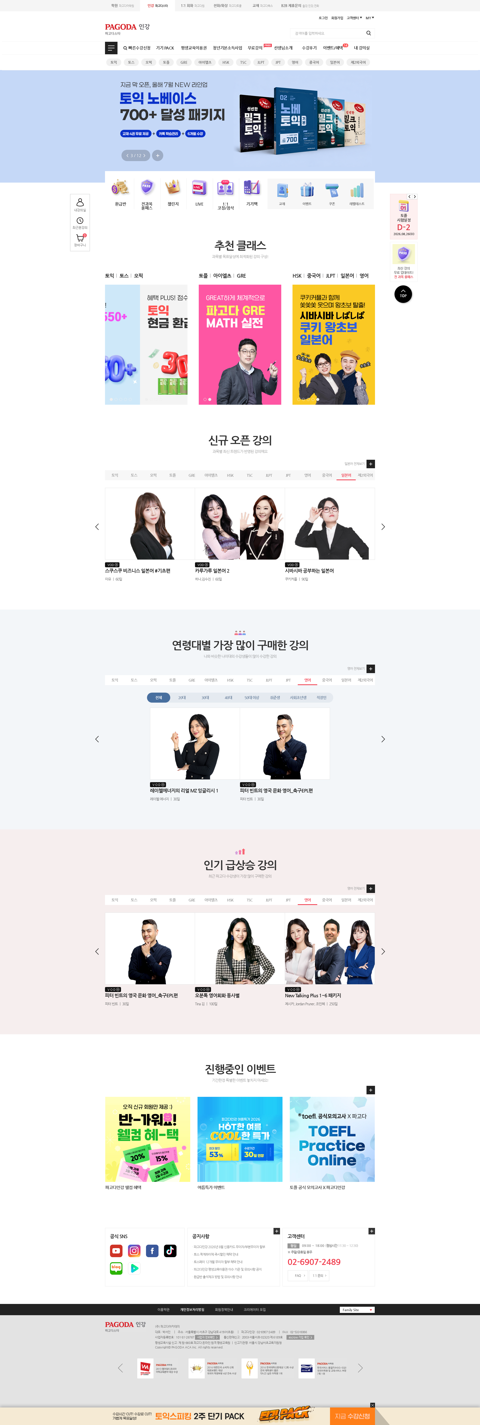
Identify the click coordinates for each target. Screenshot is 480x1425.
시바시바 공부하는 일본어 (309, 570)
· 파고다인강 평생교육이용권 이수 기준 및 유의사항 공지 (227, 1269)
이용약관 (164, 1309)
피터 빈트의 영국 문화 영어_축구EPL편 (186, 790)
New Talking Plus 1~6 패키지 (223, 995)
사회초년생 (298, 697)
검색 (368, 33)
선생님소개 (283, 48)
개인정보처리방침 (192, 1309)
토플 (166, 62)
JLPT (261, 62)
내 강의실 (362, 48)
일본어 (335, 62)
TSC (243, 62)
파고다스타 (158, 6)
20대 (182, 697)
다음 (144, 155)
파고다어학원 (122, 6)
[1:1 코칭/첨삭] (225, 186)
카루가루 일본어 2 (212, 570)
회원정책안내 (224, 1309)
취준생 (275, 697)
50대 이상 (251, 697)
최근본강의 (80, 227)
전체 (158, 697)
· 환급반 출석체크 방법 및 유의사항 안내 (217, 1277)
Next (415, 196)
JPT (278, 62)
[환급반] (121, 186)
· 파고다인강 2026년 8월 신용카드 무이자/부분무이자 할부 (228, 1247)
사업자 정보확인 (206, 1337)
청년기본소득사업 (227, 48)
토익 (113, 62)
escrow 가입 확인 (299, 1337)
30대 (205, 697)
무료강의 (255, 48)
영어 (295, 62)
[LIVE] (199, 186)
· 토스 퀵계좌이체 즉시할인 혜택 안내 (215, 1254)
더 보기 (369, 1090)
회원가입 (337, 18)
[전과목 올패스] (147, 186)
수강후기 (309, 48)
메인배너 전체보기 (157, 155)
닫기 (372, 1405)
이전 (127, 155)
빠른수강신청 (139, 48)
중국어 (314, 62)
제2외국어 (358, 62)
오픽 (149, 62)
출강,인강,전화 (300, 6)
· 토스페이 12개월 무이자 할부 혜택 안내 (217, 1262)
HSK (225, 62)
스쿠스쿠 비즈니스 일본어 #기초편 (137, 570)
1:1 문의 (317, 1275)
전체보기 (111, 48)
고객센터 (353, 18)
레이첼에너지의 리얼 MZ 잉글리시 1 (274, 790)
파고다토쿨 (228, 6)
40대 (228, 697)
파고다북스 (262, 6)
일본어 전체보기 (354, 463)
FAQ (298, 1275)
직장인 (321, 697)
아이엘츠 (205, 62)
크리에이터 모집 (255, 1309)
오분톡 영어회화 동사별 (127, 995)
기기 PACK (165, 48)
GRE (184, 62)
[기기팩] (252, 186)
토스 (131, 62)
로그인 (323, 18)
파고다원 (192, 6)
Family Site (351, 1310)
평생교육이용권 (194, 48)
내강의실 (80, 210)
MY (368, 18)
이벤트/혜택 (335, 47)
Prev (409, 196)
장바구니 (80, 240)
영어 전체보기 (355, 668)
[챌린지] (173, 186)
